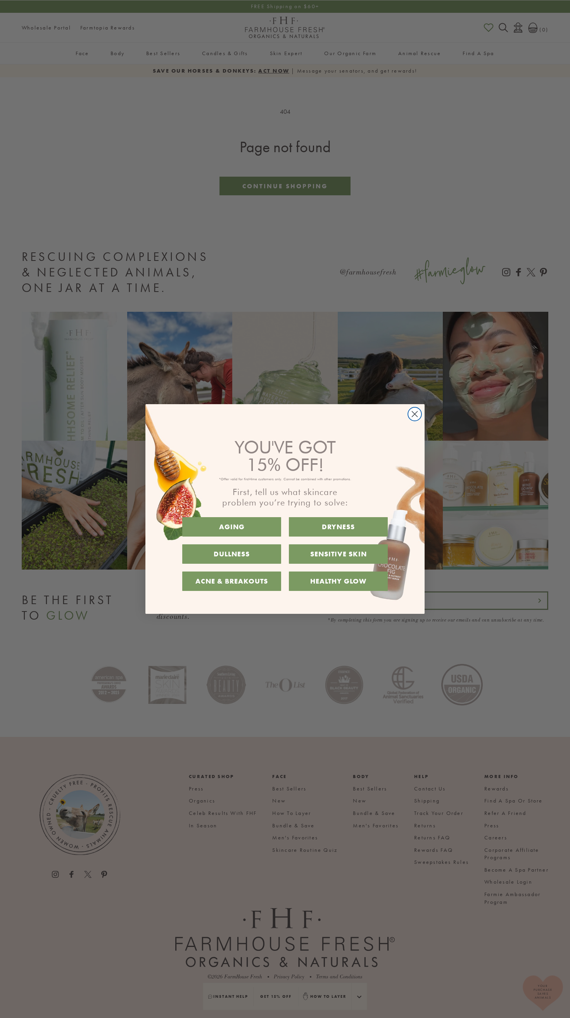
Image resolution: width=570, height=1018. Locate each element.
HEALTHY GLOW (338, 581)
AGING (232, 526)
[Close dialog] (414, 414)
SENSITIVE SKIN (338, 553)
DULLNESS (232, 553)
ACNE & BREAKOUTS (231, 581)
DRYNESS (338, 526)
